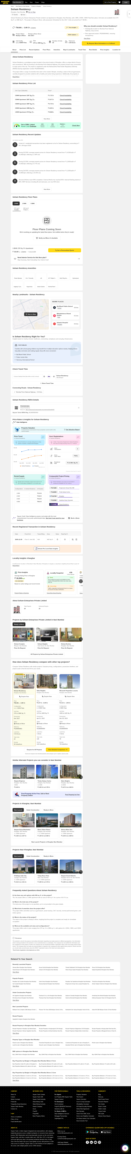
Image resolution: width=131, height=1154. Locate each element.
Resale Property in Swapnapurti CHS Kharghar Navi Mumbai (51, 1028)
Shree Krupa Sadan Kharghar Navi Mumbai (77, 969)
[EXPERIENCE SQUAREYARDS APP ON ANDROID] (92, 1133)
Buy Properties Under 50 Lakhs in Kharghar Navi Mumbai (25, 1064)
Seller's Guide (102, 1109)
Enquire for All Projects (34, 749)
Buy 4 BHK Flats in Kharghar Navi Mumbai (103, 1054)
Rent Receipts (80, 1111)
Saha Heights (41, 690)
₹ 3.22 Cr (17, 787)
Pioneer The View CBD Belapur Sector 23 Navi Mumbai (51, 1009)
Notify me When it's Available (48, 238)
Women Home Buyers (104, 1116)
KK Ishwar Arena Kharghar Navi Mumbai (23, 998)
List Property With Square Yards (63, 1097)
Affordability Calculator (82, 1104)
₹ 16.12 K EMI (32, 251)
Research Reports (103, 1101)
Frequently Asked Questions (19, 1104)
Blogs (43, 2)
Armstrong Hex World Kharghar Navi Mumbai (103, 995)
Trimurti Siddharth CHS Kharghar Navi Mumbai (78, 967)
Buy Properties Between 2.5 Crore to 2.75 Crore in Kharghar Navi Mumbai (78, 1078)
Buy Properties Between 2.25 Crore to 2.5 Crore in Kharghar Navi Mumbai (51, 1078)
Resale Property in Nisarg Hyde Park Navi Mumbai (104, 1028)
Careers (13, 1097)
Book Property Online (39, 1116)
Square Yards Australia (39, 1099)
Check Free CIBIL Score (83, 1113)
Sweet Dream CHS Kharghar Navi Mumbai (24, 969)
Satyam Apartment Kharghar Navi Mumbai (103, 969)
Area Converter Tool (81, 1121)
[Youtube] (95, 1142)
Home (12, 6)
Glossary (100, 1097)
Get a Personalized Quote (65, 250)
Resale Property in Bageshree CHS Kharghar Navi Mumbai (78, 1028)
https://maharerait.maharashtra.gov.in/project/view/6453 (40, 409)
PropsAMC (36, 1113)
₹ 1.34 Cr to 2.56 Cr (44, 836)
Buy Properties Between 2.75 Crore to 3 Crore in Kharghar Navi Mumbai (104, 1078)
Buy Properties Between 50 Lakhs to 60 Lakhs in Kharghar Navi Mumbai (51, 1064)
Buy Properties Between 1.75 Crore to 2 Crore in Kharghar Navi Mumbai (104, 1075)
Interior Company (37, 1106)
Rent (31, 2)
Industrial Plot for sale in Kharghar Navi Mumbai (78, 1045)
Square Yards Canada (39, 1094)
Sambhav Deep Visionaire (66, 500)
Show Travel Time (48, 383)
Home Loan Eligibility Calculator (85, 1116)
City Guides (101, 1104)
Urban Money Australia (39, 1104)
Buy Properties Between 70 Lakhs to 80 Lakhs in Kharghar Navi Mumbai (104, 1064)
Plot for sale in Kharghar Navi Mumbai (102, 1042)
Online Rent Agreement (82, 1109)
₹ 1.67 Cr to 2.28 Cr (67, 787)
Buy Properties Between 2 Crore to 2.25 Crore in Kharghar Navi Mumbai (25, 1078)
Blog (99, 1094)
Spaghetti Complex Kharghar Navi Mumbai (24, 1019)
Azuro (34, 1109)
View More (87, 38)
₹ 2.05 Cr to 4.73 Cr (44, 882)
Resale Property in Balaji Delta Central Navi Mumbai (78, 1031)
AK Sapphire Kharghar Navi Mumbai (22, 995)
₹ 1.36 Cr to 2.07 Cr (20, 836)
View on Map (32, 314)
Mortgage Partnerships (61, 1116)
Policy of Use (14, 1119)
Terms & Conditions (16, 1117)
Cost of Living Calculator (83, 1101)
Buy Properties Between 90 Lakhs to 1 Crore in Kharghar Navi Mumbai (51, 1066)
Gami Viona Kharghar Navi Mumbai (48, 981)
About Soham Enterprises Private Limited (30, 601)
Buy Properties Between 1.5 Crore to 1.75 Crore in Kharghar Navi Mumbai (78, 1075)
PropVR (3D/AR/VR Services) (63, 1106)
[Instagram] (99, 1142)
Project (37, 2)
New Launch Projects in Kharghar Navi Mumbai (46, 842)
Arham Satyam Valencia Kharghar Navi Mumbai (104, 984)
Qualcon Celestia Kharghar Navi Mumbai (76, 995)
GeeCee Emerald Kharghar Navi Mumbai (76, 998)
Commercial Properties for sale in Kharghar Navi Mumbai (78, 1042)
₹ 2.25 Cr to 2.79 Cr (44, 787)
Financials (13, 1101)
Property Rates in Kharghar (22, 593)
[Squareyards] (5, 2)
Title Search (79, 1097)
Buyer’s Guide (102, 1106)
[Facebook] (87, 1142)
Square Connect (59, 1099)
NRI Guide (101, 1113)
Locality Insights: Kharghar (24, 558)
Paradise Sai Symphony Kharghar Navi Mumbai (78, 981)
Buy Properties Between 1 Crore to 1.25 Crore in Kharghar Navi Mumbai (25, 1075)
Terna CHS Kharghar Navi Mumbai (101, 967)
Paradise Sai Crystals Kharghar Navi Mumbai (24, 981)
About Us (13, 1094)
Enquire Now (25, 696)
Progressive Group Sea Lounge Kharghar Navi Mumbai (78, 984)
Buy (26, 2)
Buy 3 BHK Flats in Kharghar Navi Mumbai (77, 1054)
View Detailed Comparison (56, 749)
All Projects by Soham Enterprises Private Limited (47, 654)
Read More (16, 77)
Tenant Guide (102, 1111)
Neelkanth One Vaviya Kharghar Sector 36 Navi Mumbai (78, 1009)
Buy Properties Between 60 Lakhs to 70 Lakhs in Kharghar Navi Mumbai (78, 1064)
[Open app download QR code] (129, 14)
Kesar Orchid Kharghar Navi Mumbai (48, 967)
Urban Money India (38, 1101)
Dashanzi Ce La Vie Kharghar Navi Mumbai (50, 995)
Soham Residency (64, 504)
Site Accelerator (59, 1104)
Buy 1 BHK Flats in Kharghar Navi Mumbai (24, 1054)
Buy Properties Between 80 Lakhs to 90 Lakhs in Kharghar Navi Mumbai (25, 1066)
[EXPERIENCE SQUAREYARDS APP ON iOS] (106, 1133)
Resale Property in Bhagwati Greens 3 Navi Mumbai (104, 1031)
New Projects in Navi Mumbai (22, 6)
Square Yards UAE (38, 1097)
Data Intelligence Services (62, 1113)
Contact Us (14, 1109)
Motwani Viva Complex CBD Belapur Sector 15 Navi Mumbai (25, 1009)
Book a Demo (75, 518)
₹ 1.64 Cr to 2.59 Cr (67, 836)
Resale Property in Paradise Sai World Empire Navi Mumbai (25, 1028)
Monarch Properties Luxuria (68, 690)
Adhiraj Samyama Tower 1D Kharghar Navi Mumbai (104, 998)
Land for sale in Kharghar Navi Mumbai (23, 1045)
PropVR (35, 1111)
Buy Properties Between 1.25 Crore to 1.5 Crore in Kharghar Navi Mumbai (51, 1075)
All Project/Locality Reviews (84, 1106)
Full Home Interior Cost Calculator (85, 1118)
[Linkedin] (91, 1142)
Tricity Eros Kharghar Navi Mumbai (101, 981)
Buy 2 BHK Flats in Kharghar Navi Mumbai (50, 1054)
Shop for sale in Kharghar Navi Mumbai (49, 1045)
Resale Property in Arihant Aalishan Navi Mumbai (51, 1031)
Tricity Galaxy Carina (64, 492)
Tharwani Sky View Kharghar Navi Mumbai (50, 998)
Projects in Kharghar (36, 6)
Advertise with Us (59, 1109)
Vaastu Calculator (81, 1099)
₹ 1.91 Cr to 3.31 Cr (20, 882)
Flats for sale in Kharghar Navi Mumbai (23, 1042)
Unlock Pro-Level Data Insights (48, 548)
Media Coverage (15, 1099)
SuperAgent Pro (59, 1118)
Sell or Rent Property (110, 2)
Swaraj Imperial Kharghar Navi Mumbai (49, 984)
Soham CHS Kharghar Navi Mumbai (48, 969)
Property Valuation (81, 1094)
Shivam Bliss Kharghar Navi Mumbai (22, 967)
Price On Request (20, 648)
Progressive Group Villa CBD (66, 488)
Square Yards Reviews (17, 1106)
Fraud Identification (16, 1121)
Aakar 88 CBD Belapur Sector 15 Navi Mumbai (104, 1009)
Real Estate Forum (103, 1099)
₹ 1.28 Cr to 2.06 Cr (67, 882)
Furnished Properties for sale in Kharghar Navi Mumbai (51, 1042)
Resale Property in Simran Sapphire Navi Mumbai (25, 1031)
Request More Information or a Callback (102, 43)
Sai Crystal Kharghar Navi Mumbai (22, 984)
